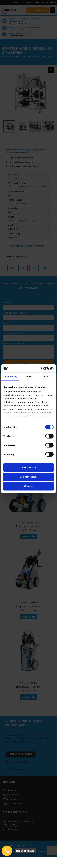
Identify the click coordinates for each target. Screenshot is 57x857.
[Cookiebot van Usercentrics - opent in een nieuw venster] (41, 368)
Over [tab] (46, 376)
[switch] (49, 436)
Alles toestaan (28, 467)
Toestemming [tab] (10, 376)
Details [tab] (28, 376)
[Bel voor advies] (7, 851)
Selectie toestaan (28, 477)
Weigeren (28, 486)
